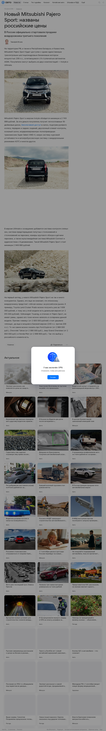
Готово (53, 377)
